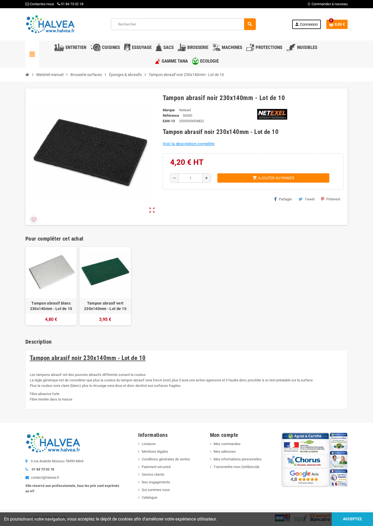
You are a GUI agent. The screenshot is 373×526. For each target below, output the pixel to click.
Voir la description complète (189, 143)
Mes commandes (227, 444)
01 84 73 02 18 (72, 4)
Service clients (153, 474)
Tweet (310, 199)
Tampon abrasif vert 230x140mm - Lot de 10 (105, 306)
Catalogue (149, 497)
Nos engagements (156, 482)
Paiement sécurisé (156, 467)
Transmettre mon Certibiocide (236, 467)
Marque (169, 110)
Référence (171, 115)
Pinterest (333, 199)
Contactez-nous (41, 4)
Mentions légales (155, 451)
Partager (285, 199)
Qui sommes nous (156, 490)
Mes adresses (225, 451)
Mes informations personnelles (238, 459)
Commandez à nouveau (327, 4)
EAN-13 (169, 121)
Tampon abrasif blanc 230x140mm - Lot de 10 (51, 306)
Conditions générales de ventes (166, 459)
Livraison (149, 444)
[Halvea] (50, 24)
